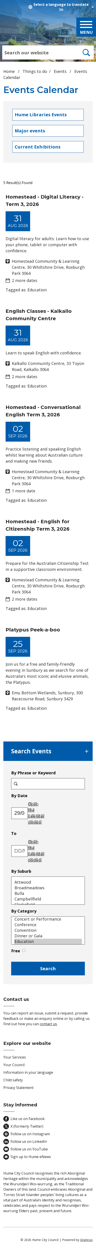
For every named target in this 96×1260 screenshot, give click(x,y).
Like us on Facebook (27, 1118)
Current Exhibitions (38, 147)
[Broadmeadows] (48, 888)
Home (9, 71)
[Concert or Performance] (48, 919)
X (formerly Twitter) (26, 1126)
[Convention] (48, 930)
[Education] (48, 941)
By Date (32, 795)
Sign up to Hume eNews (30, 1156)
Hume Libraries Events (41, 115)
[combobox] (60, 7)
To (27, 833)
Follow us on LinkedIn (28, 1141)
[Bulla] (48, 893)
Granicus (86, 1240)
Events (61, 71)
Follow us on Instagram (30, 1133)
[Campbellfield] (48, 899)
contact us (48, 1023)
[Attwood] (48, 882)
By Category (23, 911)
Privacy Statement (18, 1087)
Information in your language (28, 1072)
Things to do (35, 71)
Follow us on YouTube (29, 1149)
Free (15, 950)
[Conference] (48, 925)
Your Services (14, 1057)
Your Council (14, 1064)
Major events (30, 131)
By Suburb (21, 871)
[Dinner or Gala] (48, 936)
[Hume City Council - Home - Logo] (21, 29)
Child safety (13, 1080)
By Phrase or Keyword (33, 772)
